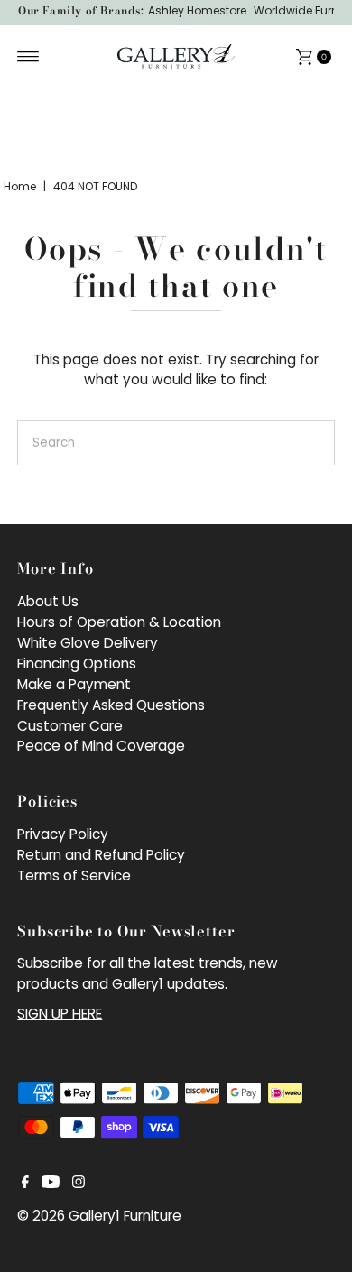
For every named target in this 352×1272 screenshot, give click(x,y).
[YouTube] (51, 1183)
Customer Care (70, 725)
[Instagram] (78, 1183)
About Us (48, 601)
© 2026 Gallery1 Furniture (99, 1215)
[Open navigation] (28, 56)
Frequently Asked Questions (111, 705)
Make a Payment (74, 684)
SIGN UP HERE (59, 1013)
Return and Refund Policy (101, 854)
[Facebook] (25, 1183)
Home (20, 186)
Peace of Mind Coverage (101, 745)
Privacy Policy (62, 834)
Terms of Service (74, 875)
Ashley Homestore (197, 10)
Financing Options (76, 663)
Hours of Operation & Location (119, 622)
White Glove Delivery (87, 642)
